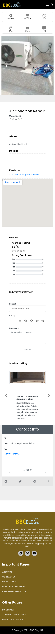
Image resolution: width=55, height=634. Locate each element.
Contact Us (9, 576)
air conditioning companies (25, 174)
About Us (7, 572)
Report (28, 469)
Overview (27, 19)
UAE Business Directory (15, 591)
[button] (47, 4)
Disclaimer (8, 609)
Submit (27, 349)
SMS (44, 31)
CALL (10, 31)
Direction (11, 19)
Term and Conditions (14, 614)
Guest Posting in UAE (13, 586)
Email (27, 31)
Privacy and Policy (12, 619)
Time (44, 19)
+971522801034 (12, 454)
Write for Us (9, 581)
